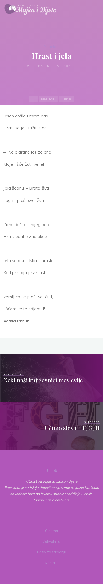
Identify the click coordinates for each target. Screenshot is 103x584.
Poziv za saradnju (51, 552)
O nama (51, 531)
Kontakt (51, 563)
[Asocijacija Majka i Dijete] (30, 9)
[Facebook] (47, 470)
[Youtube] (55, 470)
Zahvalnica (51, 542)
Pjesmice (50, 46)
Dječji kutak (48, 99)
